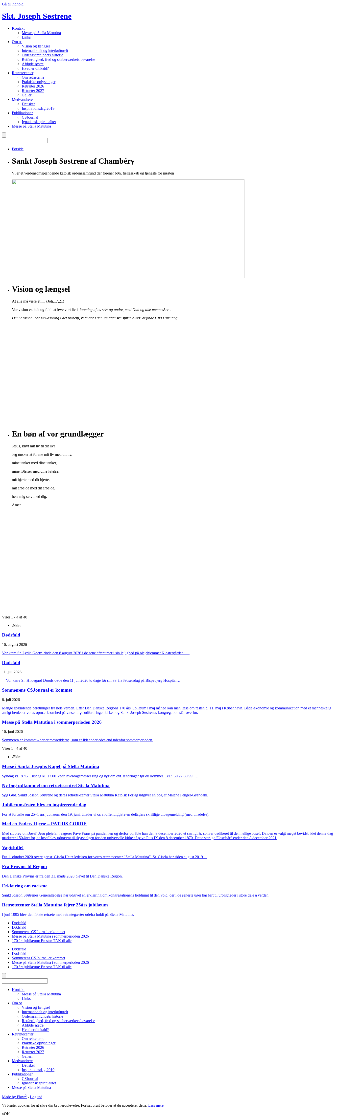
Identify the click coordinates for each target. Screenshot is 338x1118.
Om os (17, 42)
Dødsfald (19, 923)
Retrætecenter (22, 73)
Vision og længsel (36, 46)
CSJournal (30, 117)
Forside (18, 149)
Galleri (27, 95)
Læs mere (156, 1105)
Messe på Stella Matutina (41, 33)
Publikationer (22, 113)
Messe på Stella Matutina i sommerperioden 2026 (50, 936)
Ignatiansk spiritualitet (39, 122)
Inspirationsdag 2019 (38, 108)
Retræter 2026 (33, 86)
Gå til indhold (13, 4)
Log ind (36, 1097)
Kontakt (18, 28)
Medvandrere (22, 99)
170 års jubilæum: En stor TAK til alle (42, 941)
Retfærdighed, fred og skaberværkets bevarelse (58, 59)
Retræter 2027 (33, 90)
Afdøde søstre (33, 64)
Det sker (28, 104)
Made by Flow (14, 1097)
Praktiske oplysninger (38, 82)
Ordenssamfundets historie (42, 55)
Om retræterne (33, 77)
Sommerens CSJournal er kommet (38, 932)
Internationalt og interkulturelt (45, 50)
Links (26, 37)
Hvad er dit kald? (35, 68)
